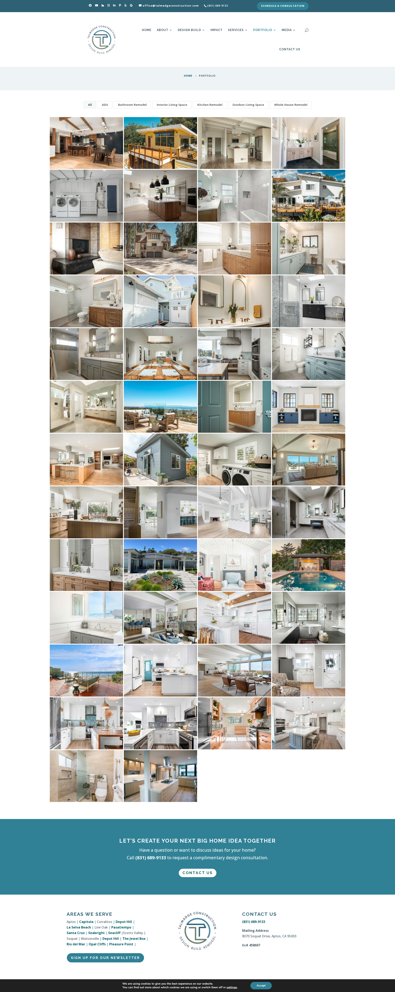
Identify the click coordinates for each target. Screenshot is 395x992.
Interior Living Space (172, 105)
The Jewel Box (133, 938)
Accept (261, 985)
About (162, 30)
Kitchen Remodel (209, 105)
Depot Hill (124, 921)
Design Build (189, 30)
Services (236, 30)
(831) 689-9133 (150, 858)
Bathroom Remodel (132, 105)
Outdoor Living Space (248, 105)
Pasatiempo (121, 927)
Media (287, 30)
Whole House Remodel (290, 105)
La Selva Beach (79, 927)
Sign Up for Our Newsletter (105, 958)
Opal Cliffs (97, 944)
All (90, 105)
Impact (216, 30)
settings (232, 987)
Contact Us (289, 49)
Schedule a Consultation (282, 6)
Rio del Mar (76, 944)
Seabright (96, 933)
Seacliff (114, 933)
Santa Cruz (76, 933)
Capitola (86, 921)
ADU (105, 105)
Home (146, 30)
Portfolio (262, 30)
